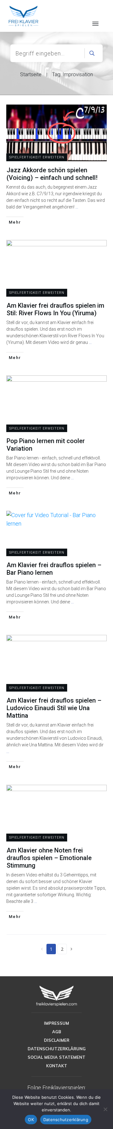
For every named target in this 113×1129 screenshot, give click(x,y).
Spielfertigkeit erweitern (36, 157)
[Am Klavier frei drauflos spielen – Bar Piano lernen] (56, 519)
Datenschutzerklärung (65, 1119)
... (76, 206)
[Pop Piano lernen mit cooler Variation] (56, 403)
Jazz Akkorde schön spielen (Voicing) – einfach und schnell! (52, 173)
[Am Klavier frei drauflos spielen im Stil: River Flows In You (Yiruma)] (56, 268)
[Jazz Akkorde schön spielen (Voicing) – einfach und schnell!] (56, 133)
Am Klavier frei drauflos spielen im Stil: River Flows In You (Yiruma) (55, 309)
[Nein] (105, 1109)
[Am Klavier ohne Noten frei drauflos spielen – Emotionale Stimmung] (56, 813)
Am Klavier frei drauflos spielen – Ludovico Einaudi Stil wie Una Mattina (54, 708)
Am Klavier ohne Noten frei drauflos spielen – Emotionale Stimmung (49, 858)
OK (31, 1119)
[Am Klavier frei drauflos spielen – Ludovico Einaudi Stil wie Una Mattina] (56, 663)
